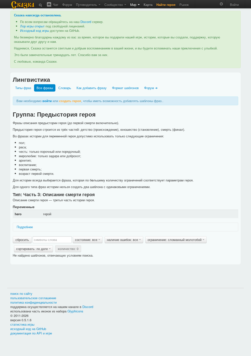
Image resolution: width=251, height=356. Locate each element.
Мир (133, 4)
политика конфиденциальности (33, 302)
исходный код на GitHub (28, 328)
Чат (55, 4)
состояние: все (86, 239)
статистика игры (22, 324)
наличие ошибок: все (123, 239)
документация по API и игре (31, 333)
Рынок (184, 4)
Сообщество (114, 4)
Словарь (64, 87)
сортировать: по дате (32, 248)
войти (47, 100)
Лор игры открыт (32, 26)
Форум (67, 4)
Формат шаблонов (125, 87)
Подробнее (25, 227)
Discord (85, 21)
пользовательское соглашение (33, 298)
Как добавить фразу (91, 87)
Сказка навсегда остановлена (37, 15)
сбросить (22, 239)
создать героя (70, 100)
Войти (234, 4)
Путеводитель (87, 4)
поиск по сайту (21, 293)
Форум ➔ (151, 87)
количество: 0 (68, 248)
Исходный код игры (34, 30)
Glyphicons (75, 311)
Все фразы (45, 87)
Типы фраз (23, 87)
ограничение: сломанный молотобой (175, 239)
